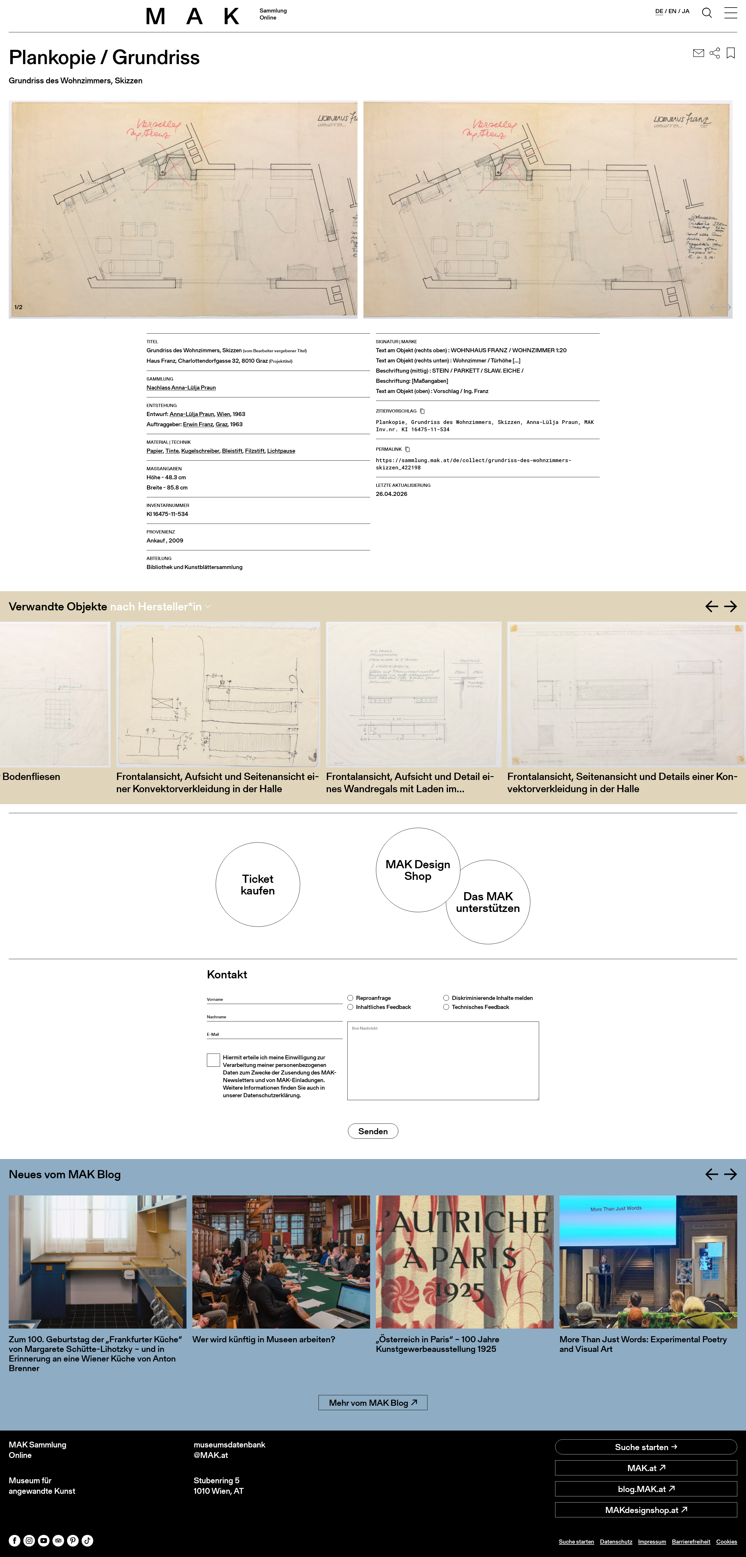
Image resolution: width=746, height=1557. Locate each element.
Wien (223, 414)
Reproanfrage (373, 998)
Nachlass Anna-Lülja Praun (181, 387)
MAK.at (642, 1468)
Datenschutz (616, 1541)
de (659, 11)
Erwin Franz (198, 424)
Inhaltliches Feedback (383, 1007)
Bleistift (232, 451)
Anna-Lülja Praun (192, 414)
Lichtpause (281, 451)
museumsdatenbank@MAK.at (229, 1450)
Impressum (652, 1541)
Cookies (726, 1541)
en (672, 11)
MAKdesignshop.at (641, 1510)
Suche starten (641, 1447)
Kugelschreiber (200, 451)
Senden (373, 1131)
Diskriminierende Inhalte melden (492, 998)
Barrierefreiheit (691, 1541)
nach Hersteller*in (156, 606)
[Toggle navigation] (730, 13)
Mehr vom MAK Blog (368, 1402)
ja (685, 11)
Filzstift (255, 451)
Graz (222, 424)
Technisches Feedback (480, 1007)
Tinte (172, 451)
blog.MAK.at (642, 1489)
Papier (155, 451)
